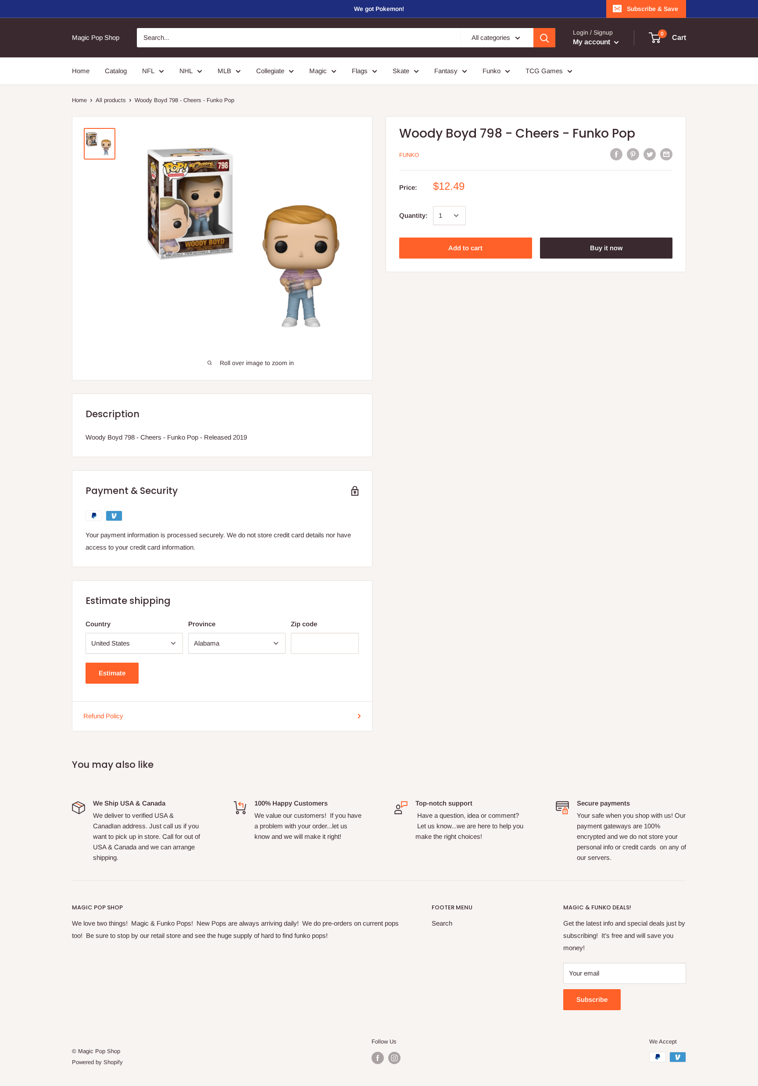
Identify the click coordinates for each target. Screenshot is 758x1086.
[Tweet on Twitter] (650, 154)
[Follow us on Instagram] (394, 1058)
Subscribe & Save (652, 8)
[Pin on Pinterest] (633, 154)
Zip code (304, 624)
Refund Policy (103, 716)
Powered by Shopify (97, 1062)
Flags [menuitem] (360, 71)
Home (79, 100)
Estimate (112, 673)
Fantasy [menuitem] (446, 71)
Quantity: (413, 215)
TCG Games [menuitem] (544, 71)
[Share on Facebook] (616, 154)
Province (201, 624)
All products (111, 100)
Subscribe (592, 999)
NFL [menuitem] (148, 71)
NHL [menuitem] (186, 71)
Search (442, 923)
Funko (409, 155)
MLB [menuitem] (224, 71)
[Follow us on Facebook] (378, 1058)
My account (592, 42)
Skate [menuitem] (401, 71)
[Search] (544, 37)
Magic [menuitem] (318, 71)
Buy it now (606, 248)
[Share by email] (666, 154)
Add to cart (465, 248)
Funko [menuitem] (492, 71)
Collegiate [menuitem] (270, 71)
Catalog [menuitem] (116, 71)
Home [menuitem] (80, 71)
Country (98, 624)
